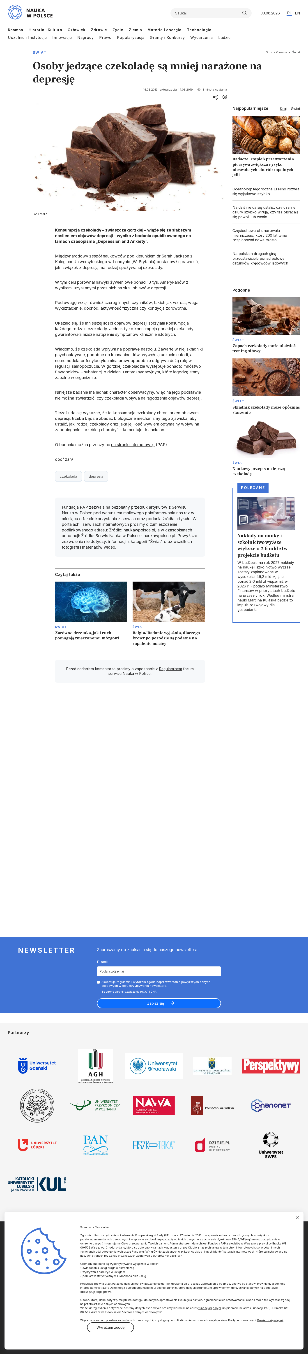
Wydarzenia (201, 37)
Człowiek (76, 30)
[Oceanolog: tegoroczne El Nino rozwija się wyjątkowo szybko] (266, 191)
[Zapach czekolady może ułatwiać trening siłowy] (266, 325)
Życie (118, 30)
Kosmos (15, 30)
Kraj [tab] (283, 108)
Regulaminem (170, 668)
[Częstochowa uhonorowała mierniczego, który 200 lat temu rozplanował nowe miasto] (266, 235)
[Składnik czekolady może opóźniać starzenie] (266, 386)
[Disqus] (130, 750)
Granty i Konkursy (167, 37)
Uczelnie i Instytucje (27, 37)
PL (289, 13)
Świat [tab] (295, 108)
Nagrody (85, 37)
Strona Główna (276, 52)
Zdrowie (99, 30)
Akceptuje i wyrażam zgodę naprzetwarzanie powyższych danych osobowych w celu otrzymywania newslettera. (155, 983)
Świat (40, 52)
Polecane (253, 487)
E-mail (102, 962)
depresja (96, 476)
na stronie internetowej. (133, 444)
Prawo (105, 37)
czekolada (68, 476)
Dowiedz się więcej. (270, 1320)
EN (297, 13)
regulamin (124, 982)
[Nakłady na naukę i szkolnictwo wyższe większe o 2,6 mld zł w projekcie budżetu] (266, 555)
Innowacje (62, 37)
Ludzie (224, 37)
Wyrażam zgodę (110, 1327)
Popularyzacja (131, 37)
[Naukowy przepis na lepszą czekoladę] (266, 448)
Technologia (199, 30)
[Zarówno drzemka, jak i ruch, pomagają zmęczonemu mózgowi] (91, 615)
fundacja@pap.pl (209, 1308)
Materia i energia (164, 30)
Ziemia (135, 30)
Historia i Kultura (45, 30)
